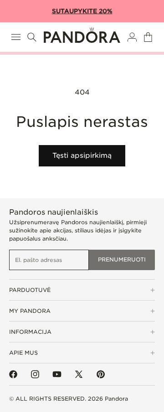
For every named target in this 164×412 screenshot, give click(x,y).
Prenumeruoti (122, 259)
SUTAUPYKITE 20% (82, 11)
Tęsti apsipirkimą (82, 155)
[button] (16, 37)
